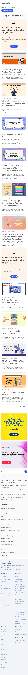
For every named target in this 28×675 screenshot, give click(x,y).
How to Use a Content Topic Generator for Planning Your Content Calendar (13, 103)
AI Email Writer (5, 605)
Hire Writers (4, 549)
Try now (13, 46)
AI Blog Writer (5, 600)
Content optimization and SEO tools (10, 530)
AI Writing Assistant (6, 588)
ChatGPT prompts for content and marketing (12, 519)
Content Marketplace (20, 634)
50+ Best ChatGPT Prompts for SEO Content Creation (20, 608)
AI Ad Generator (5, 603)
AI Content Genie (5, 593)
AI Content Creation (6, 511)
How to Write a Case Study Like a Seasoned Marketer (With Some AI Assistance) (12, 236)
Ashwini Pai (14, 98)
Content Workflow (5, 538)
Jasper (3, 644)
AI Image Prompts (5, 513)
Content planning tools (7, 533)
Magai (2, 647)
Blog (16, 576)
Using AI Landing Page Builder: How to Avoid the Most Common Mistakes (12, 203)
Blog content (4, 516)
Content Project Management (8, 535)
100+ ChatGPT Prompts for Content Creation (20, 595)
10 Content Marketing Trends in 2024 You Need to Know (21, 614)
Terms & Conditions (20, 640)
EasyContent (4, 637)
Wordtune (3, 659)
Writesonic (4, 662)
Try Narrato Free (6, 10)
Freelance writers (5, 547)
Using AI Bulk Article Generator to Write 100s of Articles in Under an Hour (12, 168)
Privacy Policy (18, 643)
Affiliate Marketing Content (8, 508)
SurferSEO (4, 654)
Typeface (14, 672)
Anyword (3, 629)
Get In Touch (18, 629)
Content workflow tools (7, 541)
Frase (2, 639)
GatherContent (5, 642)
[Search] (25, 471)
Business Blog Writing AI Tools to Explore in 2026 (13, 494)
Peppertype (4, 649)
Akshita (12, 67)
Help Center (18, 581)
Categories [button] (12, 7)
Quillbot (3, 667)
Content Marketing (6, 527)
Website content (5, 555)
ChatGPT (3, 632)
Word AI (3, 634)
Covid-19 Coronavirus (6, 544)
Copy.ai (3, 657)
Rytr (2, 652)
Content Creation (5, 522)
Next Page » (22, 406)
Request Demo (19, 632)
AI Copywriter (4, 591)
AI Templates (4, 576)
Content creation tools (6, 524)
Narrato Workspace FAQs (7, 552)
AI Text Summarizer (6, 608)
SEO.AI (3, 665)
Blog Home (4, 7)
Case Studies (18, 579)
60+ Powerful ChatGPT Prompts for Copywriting (20, 601)
